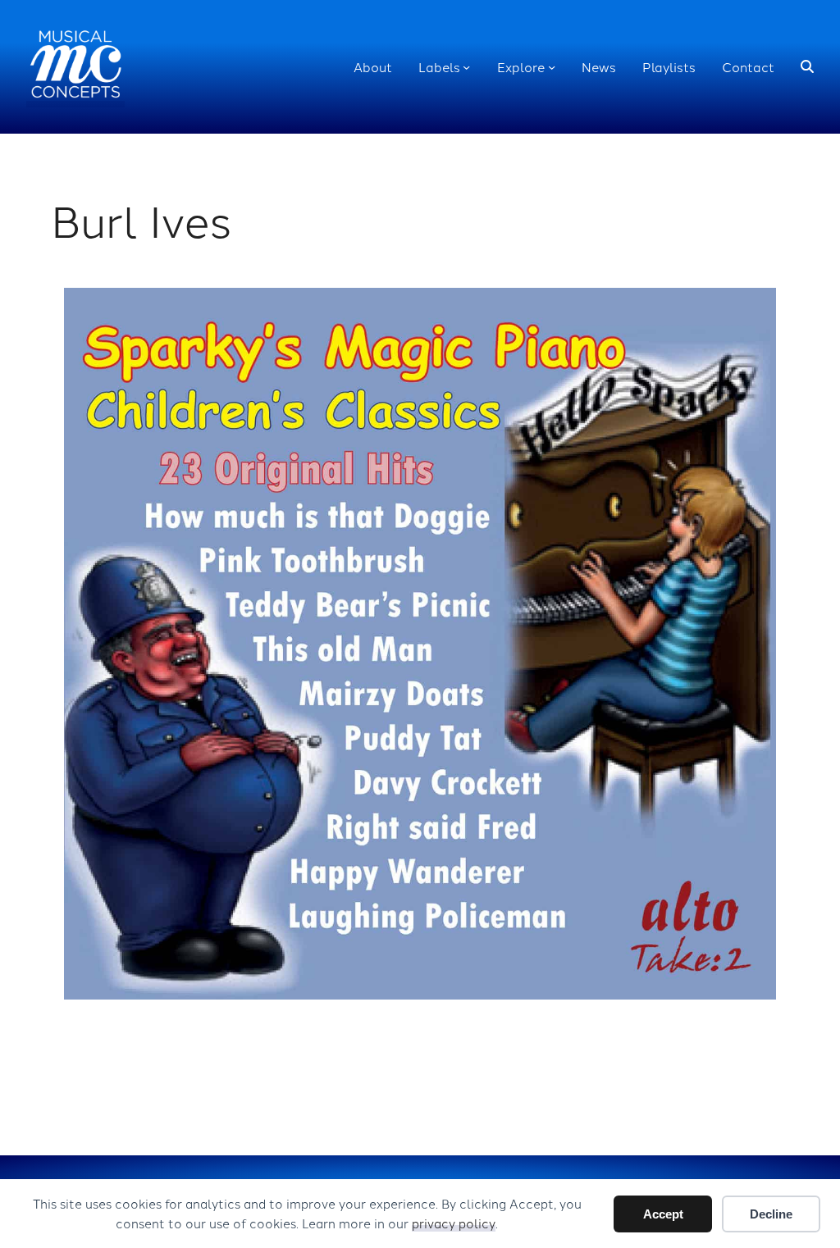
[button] (807, 67)
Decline (771, 1214)
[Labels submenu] (466, 67)
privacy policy (453, 1223)
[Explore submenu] (551, 67)
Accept (663, 1214)
